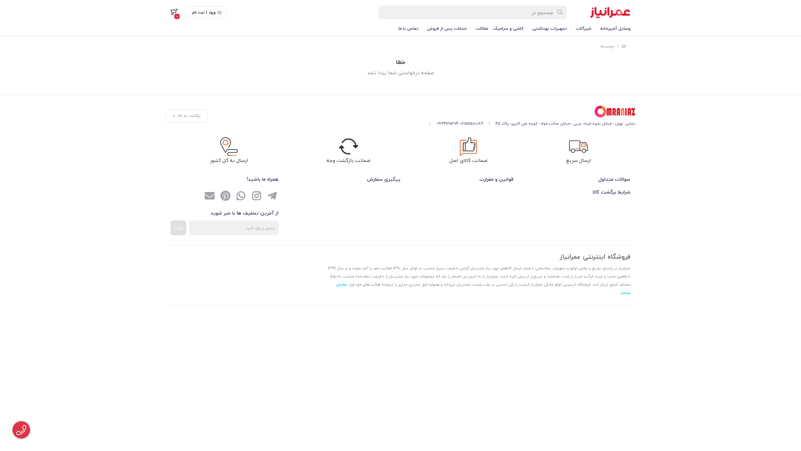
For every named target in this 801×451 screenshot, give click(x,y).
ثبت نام (198, 12)
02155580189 (471, 123)
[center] (560, 12)
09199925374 (447, 123)
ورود (212, 12)
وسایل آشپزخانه (615, 28)
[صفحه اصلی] (623, 46)
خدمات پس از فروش (447, 28)
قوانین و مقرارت (496, 179)
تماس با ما (408, 28)
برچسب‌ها (607, 46)
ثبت (178, 228)
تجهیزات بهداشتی (549, 28)
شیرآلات (583, 28)
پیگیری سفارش (383, 179)
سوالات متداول (614, 179)
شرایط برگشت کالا (611, 192)
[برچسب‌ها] (530, 112)
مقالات (482, 28)
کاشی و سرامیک (508, 28)
